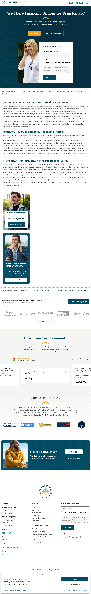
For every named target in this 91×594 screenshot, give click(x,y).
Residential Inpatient (39, 531)
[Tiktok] (76, 537)
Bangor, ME (66, 290)
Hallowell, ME (31, 290)
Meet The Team (37, 513)
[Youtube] (69, 537)
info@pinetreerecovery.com (10, 547)
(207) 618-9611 (7, 555)
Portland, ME (44, 290)
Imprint (25, 590)
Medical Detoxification (39, 529)
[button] (87, 574)
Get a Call (49, 77)
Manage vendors (67, 590)
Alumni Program (37, 542)
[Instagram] (65, 537)
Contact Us (35, 521)
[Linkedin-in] (73, 537)
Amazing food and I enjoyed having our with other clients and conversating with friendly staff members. (45, 372)
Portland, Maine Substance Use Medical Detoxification (43, 91)
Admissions (35, 515)
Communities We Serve (39, 518)
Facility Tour (36, 510)
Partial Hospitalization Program (42, 534)
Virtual (34, 539)
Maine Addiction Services (15, 91)
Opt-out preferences (7, 590)
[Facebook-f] (62, 537)
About (34, 507)
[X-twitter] (80, 537)
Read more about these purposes (80, 590)
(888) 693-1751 (76, 3)
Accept (75, 579)
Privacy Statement (17, 590)
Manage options (75, 584)
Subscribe (67, 527)
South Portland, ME (80, 290)
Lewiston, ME (55, 290)
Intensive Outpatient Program (42, 537)
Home (4, 91)
